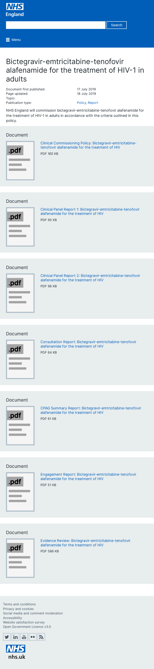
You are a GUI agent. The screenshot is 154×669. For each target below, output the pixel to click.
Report (93, 103)
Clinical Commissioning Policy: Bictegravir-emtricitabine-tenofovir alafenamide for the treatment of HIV (88, 145)
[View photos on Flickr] (32, 639)
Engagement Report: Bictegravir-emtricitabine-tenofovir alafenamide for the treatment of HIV (88, 476)
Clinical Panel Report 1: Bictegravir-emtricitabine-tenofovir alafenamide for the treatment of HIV (90, 211)
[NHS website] (15, 658)
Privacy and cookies (18, 609)
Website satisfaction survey (24, 622)
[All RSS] (41, 639)
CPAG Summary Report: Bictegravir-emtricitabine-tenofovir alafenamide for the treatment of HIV (91, 410)
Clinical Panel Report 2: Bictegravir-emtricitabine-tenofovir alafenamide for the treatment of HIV (90, 277)
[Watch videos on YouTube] (24, 639)
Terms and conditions (19, 604)
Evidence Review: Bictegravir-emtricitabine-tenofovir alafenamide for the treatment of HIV (86, 542)
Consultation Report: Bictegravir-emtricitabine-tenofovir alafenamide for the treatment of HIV (88, 344)
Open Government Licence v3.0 (27, 627)
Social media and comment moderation (33, 613)
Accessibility (12, 618)
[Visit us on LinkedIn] (15, 639)
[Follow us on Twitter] (7, 639)
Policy (81, 103)
